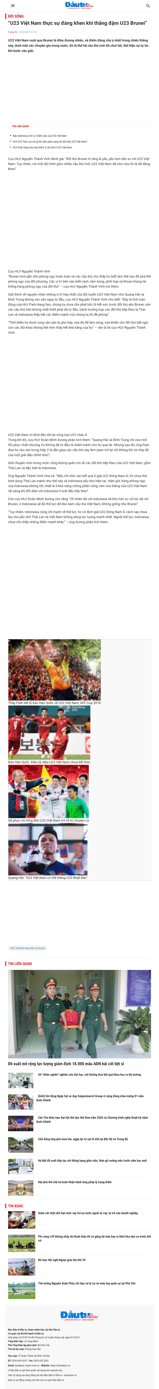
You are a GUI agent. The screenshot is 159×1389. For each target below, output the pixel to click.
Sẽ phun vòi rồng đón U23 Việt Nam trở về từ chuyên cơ (48, 821)
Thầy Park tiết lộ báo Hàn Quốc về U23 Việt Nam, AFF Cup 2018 (54, 703)
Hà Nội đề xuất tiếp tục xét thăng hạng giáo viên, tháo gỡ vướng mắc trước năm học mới (92, 1160)
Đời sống (16, 16)
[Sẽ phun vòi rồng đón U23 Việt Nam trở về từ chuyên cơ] (48, 791)
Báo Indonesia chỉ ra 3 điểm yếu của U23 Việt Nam (40, 136)
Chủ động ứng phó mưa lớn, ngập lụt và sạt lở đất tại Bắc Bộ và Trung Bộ (83, 1139)
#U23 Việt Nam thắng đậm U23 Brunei (27, 948)
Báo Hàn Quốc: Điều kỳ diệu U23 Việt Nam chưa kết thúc (49, 762)
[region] (79, 88)
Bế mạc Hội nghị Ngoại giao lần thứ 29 (62, 1260)
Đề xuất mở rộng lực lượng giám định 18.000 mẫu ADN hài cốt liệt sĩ (66, 1064)
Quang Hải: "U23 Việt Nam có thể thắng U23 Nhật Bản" (47, 878)
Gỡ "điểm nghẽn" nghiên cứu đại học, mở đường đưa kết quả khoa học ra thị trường (89, 1074)
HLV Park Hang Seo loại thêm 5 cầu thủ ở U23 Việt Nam (42, 147)
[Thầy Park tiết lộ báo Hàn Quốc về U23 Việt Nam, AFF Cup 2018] (54, 670)
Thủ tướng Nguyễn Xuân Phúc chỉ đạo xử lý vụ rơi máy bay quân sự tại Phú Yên (87, 1283)
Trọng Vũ (12, 32)
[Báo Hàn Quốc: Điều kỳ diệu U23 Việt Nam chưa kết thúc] (49, 733)
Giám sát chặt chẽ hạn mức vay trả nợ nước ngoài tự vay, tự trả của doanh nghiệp (88, 1213)
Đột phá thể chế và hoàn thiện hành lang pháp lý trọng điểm (75, 1182)
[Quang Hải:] (47, 849)
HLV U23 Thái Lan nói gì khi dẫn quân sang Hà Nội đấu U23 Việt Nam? (50, 141)
